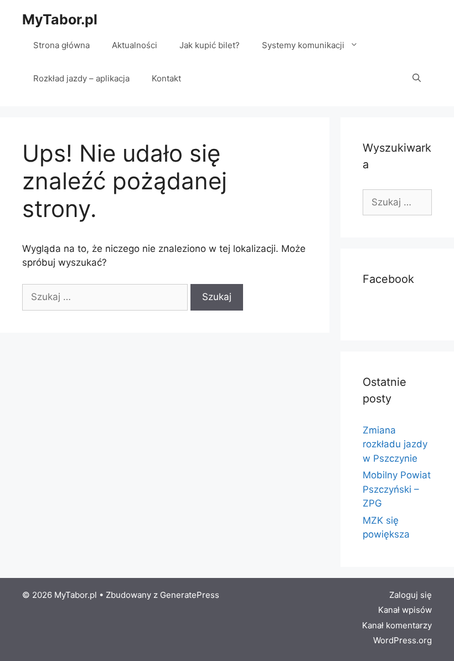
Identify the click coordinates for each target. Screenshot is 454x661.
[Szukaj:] (106, 296)
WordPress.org (402, 640)
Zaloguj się (410, 595)
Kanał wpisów (405, 610)
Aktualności (134, 45)
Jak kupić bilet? (209, 45)
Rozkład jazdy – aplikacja (81, 78)
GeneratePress (189, 595)
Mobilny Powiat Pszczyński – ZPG (397, 489)
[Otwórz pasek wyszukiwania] (416, 78)
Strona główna (61, 45)
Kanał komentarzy (397, 625)
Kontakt (166, 78)
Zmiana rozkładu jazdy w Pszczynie (395, 444)
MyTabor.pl (59, 19)
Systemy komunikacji (303, 45)
